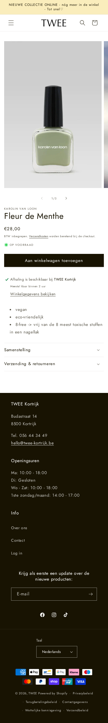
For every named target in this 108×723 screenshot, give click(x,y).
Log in (16, 553)
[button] (11, 23)
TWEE (33, 693)
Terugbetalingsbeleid (41, 702)
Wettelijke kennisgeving (43, 710)
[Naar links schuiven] (42, 198)
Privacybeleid (83, 693)
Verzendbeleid (77, 710)
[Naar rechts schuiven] (66, 198)
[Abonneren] (90, 594)
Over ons (19, 528)
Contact (18, 540)
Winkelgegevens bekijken (33, 294)
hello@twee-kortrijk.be (32, 443)
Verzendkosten (38, 236)
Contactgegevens (75, 702)
